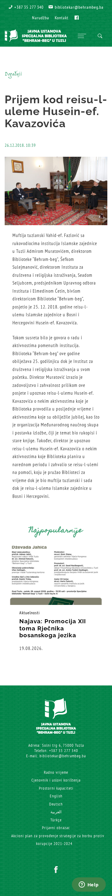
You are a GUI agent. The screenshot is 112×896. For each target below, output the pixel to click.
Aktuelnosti (29, 612)
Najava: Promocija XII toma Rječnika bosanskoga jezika (52, 628)
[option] (56, 599)
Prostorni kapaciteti (56, 788)
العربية (56, 812)
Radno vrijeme (56, 772)
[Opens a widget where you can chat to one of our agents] (89, 885)
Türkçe (56, 820)
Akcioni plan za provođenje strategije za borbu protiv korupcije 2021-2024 (57, 840)
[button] (25, 7)
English (56, 796)
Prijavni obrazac (56, 827)
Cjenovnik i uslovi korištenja (56, 780)
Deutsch (56, 804)
